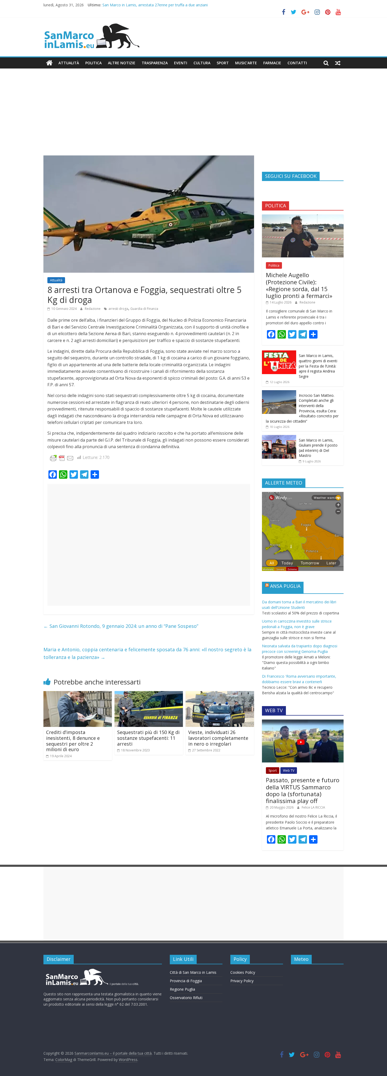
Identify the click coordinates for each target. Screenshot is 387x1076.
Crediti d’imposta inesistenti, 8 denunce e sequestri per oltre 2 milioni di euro (73, 740)
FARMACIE (272, 62)
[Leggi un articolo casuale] (338, 63)
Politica (93, 62)
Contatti (297, 62)
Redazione (93, 308)
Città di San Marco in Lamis (193, 972)
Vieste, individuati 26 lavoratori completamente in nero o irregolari (218, 738)
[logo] (91, 970)
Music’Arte (246, 62)
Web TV (288, 770)
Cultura (202, 62)
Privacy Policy (242, 980)
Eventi (180, 62)
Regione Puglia (182, 989)
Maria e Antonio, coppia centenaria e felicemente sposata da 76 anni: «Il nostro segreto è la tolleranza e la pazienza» (147, 653)
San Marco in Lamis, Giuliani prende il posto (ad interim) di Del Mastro (318, 448)
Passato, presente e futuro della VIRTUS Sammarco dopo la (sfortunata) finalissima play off (302, 790)
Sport (223, 62)
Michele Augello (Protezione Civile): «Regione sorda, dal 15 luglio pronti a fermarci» (299, 285)
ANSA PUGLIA (285, 586)
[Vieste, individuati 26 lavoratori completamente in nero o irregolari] (220, 694)
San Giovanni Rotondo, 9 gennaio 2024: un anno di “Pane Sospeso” (120, 626)
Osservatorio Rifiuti (186, 997)
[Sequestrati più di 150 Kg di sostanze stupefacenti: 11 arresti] (149, 694)
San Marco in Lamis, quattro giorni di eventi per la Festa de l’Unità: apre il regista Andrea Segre (318, 366)
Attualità (68, 62)
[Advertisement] (193, 116)
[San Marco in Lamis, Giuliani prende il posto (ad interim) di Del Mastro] (279, 437)
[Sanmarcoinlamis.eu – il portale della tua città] (49, 63)
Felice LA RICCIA (313, 807)
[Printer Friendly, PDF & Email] (61, 457)
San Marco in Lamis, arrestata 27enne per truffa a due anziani (155, 4)
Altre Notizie (121, 62)
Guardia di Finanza (144, 308)
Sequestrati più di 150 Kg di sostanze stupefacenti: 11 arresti (148, 738)
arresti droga (118, 308)
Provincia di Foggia (186, 980)
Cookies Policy (242, 972)
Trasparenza (155, 62)
